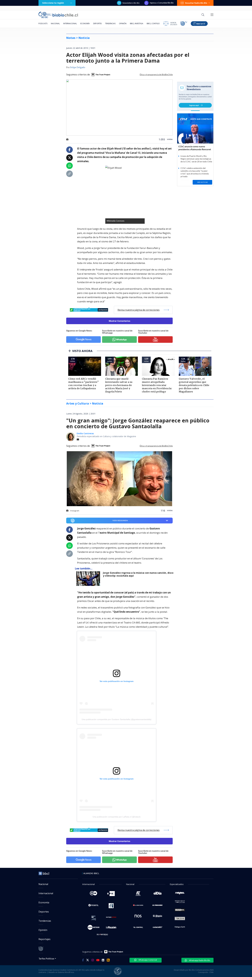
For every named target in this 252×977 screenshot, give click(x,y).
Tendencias (110, 23)
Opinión (122, 23)
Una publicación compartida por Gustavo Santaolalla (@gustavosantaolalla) (116, 719)
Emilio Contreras (85, 433)
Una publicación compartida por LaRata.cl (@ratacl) (116, 817)
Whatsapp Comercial (147, 960)
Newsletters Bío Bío (131, 3)
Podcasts (42, 23)
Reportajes (44, 939)
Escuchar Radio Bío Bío (196, 3)
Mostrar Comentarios (119, 321)
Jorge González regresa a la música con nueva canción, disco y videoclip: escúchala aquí (138, 574)
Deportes (97, 23)
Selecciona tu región (53, 2)
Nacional (55, 23)
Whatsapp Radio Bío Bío (199, 960)
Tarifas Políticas (46, 958)
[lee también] (89, 578)
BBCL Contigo (153, 23)
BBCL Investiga (136, 23)
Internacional (70, 23)
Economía (85, 23)
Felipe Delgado (77, 67)
